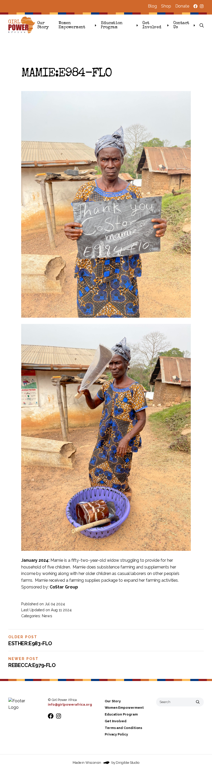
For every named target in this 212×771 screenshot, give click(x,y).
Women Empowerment (71, 25)
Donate (182, 6)
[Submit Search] (198, 702)
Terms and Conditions (123, 728)
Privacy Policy (116, 734)
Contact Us (181, 25)
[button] (202, 25)
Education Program (112, 25)
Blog (152, 6)
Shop (166, 6)
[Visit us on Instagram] (202, 6)
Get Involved (151, 25)
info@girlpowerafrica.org (70, 704)
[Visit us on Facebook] (195, 6)
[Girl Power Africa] (22, 25)
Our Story (43, 25)
